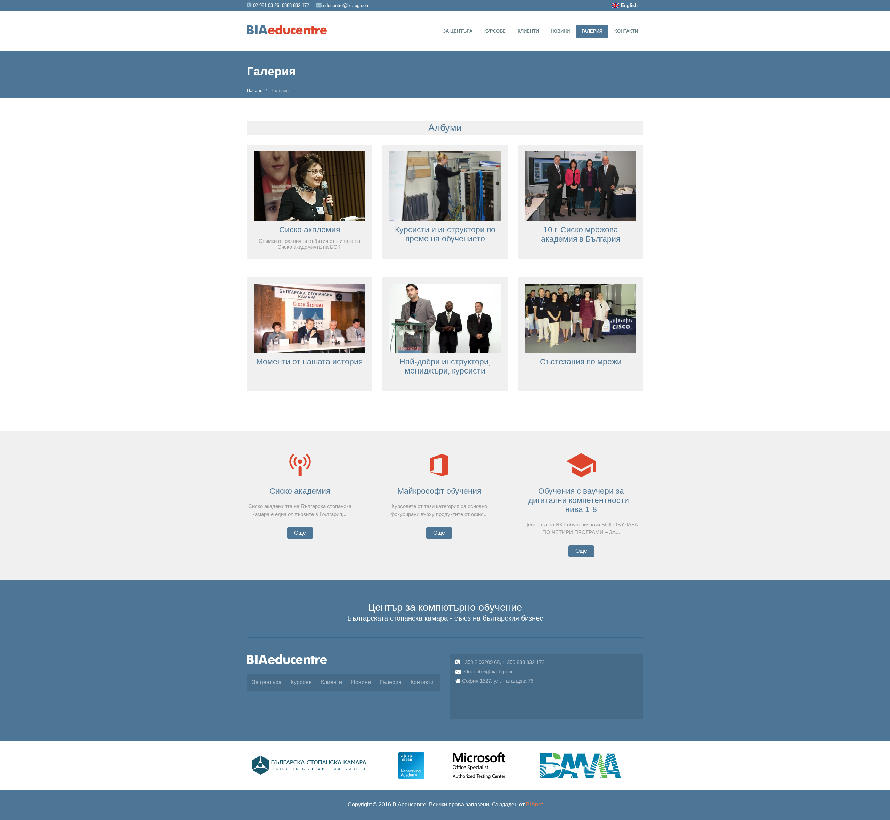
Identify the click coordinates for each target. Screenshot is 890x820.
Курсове (495, 31)
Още (300, 533)
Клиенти (528, 31)
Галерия (592, 31)
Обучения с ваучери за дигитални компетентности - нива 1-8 (581, 500)
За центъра (457, 31)
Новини (560, 31)
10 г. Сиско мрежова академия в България (580, 234)
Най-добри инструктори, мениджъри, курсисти (445, 366)
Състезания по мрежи (581, 361)
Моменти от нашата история (309, 361)
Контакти (626, 31)
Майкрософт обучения (439, 490)
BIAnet (534, 804)
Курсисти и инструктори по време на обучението (445, 234)
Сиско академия (309, 229)
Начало (254, 90)
